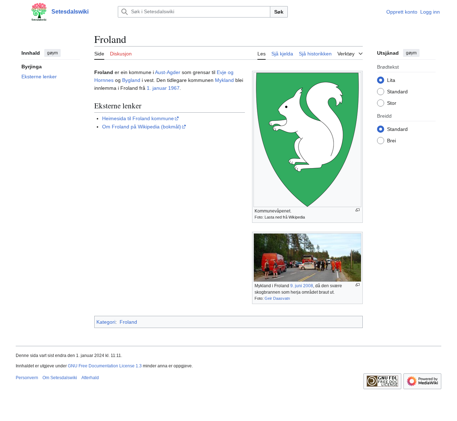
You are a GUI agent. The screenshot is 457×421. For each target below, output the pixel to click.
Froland (128, 322)
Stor (391, 103)
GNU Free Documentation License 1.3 (105, 365)
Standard (397, 91)
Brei (391, 140)
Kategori (105, 322)
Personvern (27, 377)
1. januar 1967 (163, 88)
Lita (391, 80)
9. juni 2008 (301, 285)
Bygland (131, 80)
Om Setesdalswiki (59, 377)
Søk (278, 12)
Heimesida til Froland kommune (138, 118)
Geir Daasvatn (277, 298)
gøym (52, 52)
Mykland (224, 80)
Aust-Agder (167, 72)
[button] (19, 12)
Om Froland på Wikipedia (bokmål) (141, 126)
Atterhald (90, 377)
